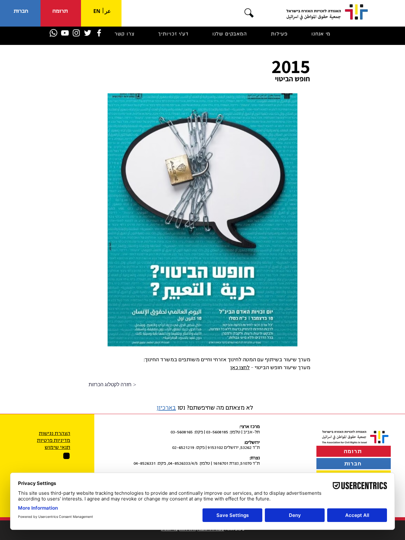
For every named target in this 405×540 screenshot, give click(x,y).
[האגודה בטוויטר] (87, 33)
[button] (249, 13)
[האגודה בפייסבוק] (99, 33)
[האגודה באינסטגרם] (76, 33)
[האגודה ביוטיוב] (65, 33)
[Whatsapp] (53, 33)
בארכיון (166, 408)
